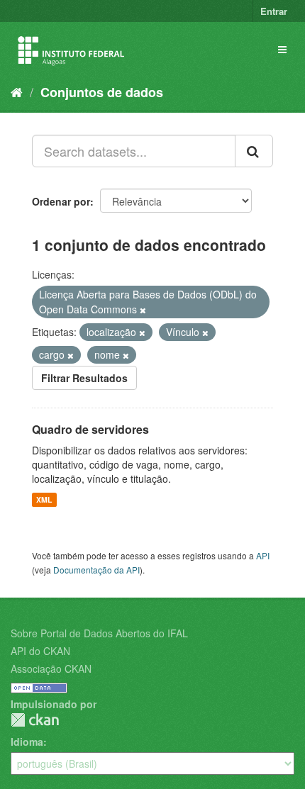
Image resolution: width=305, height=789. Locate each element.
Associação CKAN (51, 668)
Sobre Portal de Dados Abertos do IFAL (99, 633)
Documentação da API (96, 570)
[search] (254, 151)
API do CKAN (40, 651)
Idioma (27, 741)
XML (44, 499)
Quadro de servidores (90, 429)
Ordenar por (61, 201)
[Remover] (143, 309)
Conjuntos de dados (101, 92)
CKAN (35, 719)
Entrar (273, 11)
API (263, 555)
